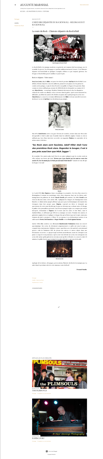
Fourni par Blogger (52, 451)
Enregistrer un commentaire (44, 393)
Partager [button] (16, 19)
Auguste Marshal (34, 5)
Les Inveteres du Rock (34, 11)
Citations (46, 11)
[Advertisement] (59, 342)
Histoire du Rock (19, 25)
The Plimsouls (39, 390)
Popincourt (38, 438)
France (41, 282)
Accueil (22, 11)
